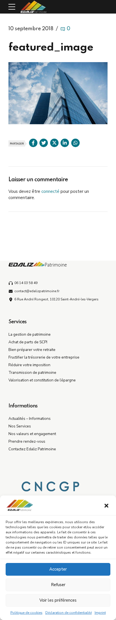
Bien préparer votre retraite (31, 349)
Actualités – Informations (29, 418)
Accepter (58, 569)
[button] (107, 506)
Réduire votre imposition (29, 365)
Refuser (58, 585)
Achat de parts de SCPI (27, 342)
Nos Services (19, 426)
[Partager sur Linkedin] (65, 143)
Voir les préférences (58, 600)
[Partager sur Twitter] (43, 143)
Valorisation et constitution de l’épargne (42, 380)
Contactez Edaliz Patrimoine (32, 449)
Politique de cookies (26, 612)
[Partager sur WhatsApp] (75, 143)
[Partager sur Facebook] (33, 143)
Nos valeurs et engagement (32, 433)
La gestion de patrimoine (29, 334)
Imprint (100, 612)
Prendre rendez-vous (26, 441)
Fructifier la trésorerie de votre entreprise (43, 357)
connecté (50, 191)
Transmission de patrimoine (32, 372)
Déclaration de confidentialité (68, 612)
